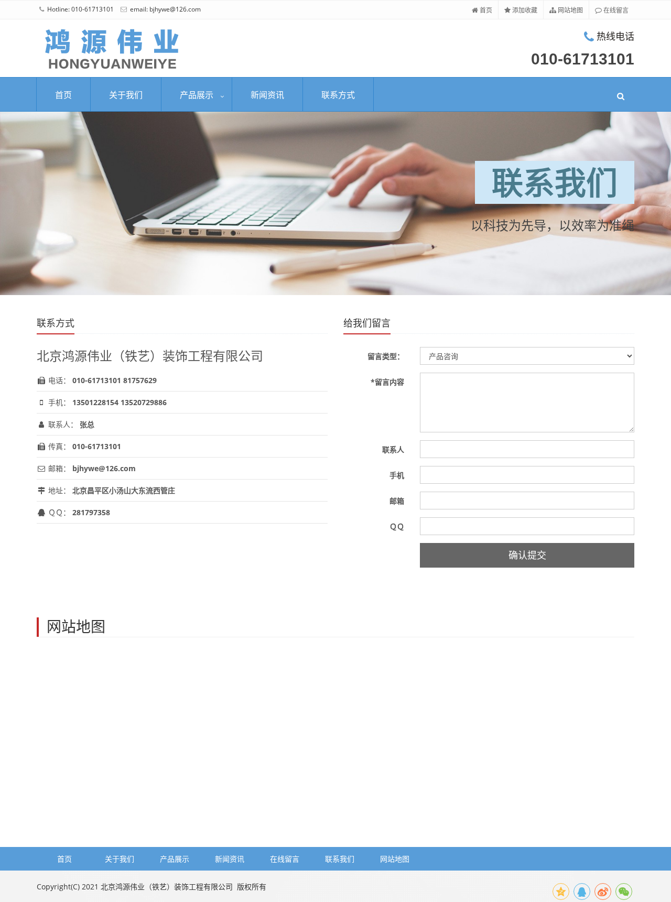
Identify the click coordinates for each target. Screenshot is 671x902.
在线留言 (615, 10)
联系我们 (339, 859)
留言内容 (387, 382)
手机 (396, 475)
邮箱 (396, 501)
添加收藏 (524, 10)
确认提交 (527, 555)
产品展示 (196, 95)
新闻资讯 (267, 95)
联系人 (393, 449)
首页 (485, 10)
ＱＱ (396, 526)
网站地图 (569, 10)
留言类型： (385, 356)
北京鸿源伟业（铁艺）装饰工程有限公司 (167, 887)
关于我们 (126, 95)
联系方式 (338, 95)
